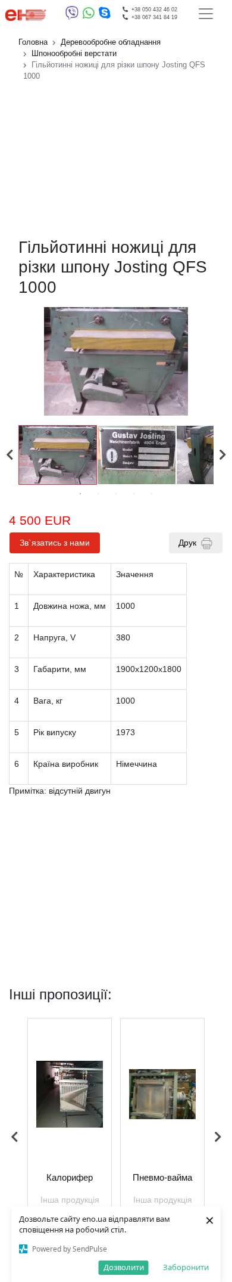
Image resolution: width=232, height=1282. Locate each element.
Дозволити (124, 1267)
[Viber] (74, 15)
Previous (9, 455)
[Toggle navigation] (205, 14)
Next (222, 455)
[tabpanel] (58, 455)
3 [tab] (116, 494)
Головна (33, 42)
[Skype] (105, 15)
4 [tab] (134, 494)
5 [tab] (152, 494)
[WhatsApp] (91, 15)
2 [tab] (98, 494)
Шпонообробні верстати (74, 53)
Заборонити (186, 1267)
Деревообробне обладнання (111, 42)
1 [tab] (80, 494)
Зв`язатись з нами (55, 542)
